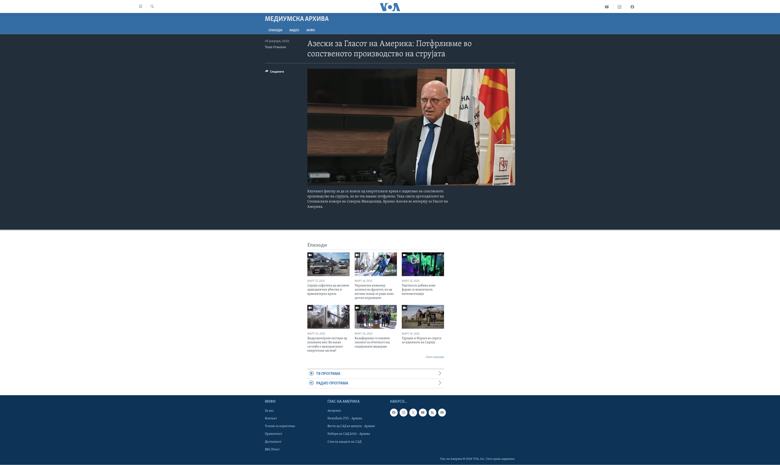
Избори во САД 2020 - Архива (348, 434)
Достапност (273, 441)
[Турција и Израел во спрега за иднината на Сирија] (423, 317)
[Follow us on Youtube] (423, 413)
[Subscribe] (442, 413)
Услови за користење (280, 426)
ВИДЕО (294, 30)
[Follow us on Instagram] (403, 413)
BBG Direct (272, 449)
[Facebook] (632, 7)
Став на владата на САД (344, 441)
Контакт (271, 418)
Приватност (273, 434)
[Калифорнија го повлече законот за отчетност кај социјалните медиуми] (376, 317)
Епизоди (275, 30)
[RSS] (432, 413)
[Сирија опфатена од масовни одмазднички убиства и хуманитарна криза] (328, 264)
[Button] (274, 72)
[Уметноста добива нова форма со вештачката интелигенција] (423, 264)
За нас (269, 411)
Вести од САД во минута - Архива (351, 426)
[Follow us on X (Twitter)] (413, 413)
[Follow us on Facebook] (394, 413)
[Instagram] (619, 7)
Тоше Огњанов (275, 47)
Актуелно (334, 411)
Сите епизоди (435, 357)
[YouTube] (606, 7)
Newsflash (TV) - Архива (344, 418)
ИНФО (311, 30)
